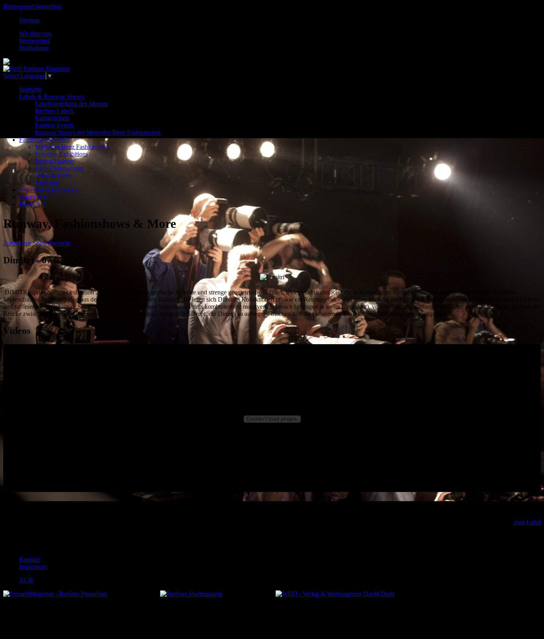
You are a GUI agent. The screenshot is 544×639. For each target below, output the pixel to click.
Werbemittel (34, 40)
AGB (26, 580)
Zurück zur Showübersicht (36, 243)
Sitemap (29, 20)
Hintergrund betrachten (32, 6)
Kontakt (29, 559)
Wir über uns (35, 33)
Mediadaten (34, 48)
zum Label (527, 522)
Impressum (33, 566)
